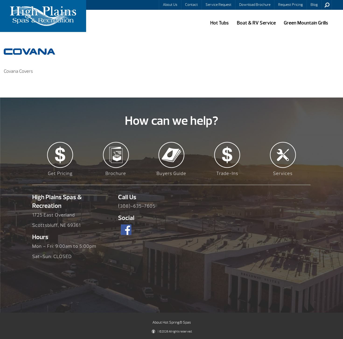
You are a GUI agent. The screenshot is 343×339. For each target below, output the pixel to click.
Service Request (218, 4)
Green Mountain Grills (306, 23)
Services (283, 173)
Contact (191, 4)
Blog (314, 4)
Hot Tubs (219, 23)
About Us (170, 4)
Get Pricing (60, 173)
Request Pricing (290, 4)
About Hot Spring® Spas (171, 322)
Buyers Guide (171, 173)
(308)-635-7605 (136, 206)
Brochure (115, 173)
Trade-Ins (227, 173)
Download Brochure (254, 4)
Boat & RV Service (256, 23)
